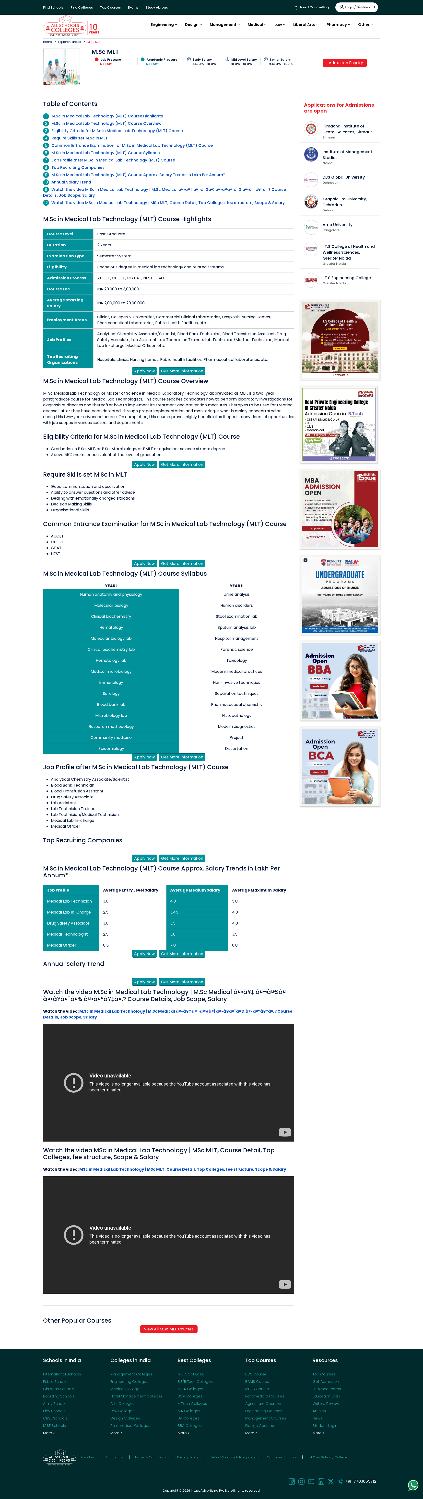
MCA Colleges (190, 1388)
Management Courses (265, 1418)
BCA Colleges (190, 1396)
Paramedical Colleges (130, 1425)
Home (47, 42)
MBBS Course (257, 1388)
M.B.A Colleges (191, 1374)
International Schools (62, 1374)
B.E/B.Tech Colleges (195, 1381)
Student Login (325, 1425)
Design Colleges (125, 1418)
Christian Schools (58, 1388)
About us (88, 1457)
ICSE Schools (54, 1425)
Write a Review (326, 1403)
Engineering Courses (263, 1410)
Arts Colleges (122, 1403)
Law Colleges (122, 1410)
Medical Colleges (125, 1388)
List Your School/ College (327, 1457)
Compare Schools (281, 1457)
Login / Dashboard (360, 7)
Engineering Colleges (129, 1381)
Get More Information (182, 371)
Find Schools (53, 7)
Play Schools (54, 1410)
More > (49, 1432)
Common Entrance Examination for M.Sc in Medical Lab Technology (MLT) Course (132, 145)
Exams (133, 7)
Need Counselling (314, 7)
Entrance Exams (327, 1388)
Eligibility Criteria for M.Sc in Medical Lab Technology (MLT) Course (117, 131)
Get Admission (326, 1381)
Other (363, 24)
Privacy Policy (188, 1457)
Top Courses (110, 7)
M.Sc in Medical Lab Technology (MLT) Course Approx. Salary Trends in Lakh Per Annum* (138, 175)
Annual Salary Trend (71, 182)
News (317, 1418)
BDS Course (256, 1374)
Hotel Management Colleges (136, 1396)
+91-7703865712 (359, 1481)
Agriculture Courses (263, 1403)
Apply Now (144, 371)
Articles (319, 1410)
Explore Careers (69, 42)
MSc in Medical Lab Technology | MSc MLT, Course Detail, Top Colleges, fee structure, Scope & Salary (182, 1169)
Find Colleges (82, 7)
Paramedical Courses (264, 1396)
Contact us (114, 1457)
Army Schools (55, 1403)
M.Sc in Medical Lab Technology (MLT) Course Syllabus (105, 153)
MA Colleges (189, 1410)
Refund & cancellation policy (233, 1457)
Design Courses (259, 1425)
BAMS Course (257, 1381)
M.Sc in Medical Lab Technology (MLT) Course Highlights (107, 116)
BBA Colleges (190, 1425)
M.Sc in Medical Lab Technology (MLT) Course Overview (106, 123)
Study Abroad (157, 7)
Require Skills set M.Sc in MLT (79, 138)
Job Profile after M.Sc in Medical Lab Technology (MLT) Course (113, 160)
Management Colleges (131, 1374)
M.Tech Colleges (192, 1403)
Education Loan (326, 1396)
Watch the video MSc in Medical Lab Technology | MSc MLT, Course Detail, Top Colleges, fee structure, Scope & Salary (168, 203)
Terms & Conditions (150, 1457)
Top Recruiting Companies (78, 167)
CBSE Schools (55, 1418)
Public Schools (56, 1381)
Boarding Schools (58, 1396)
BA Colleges (189, 1418)
